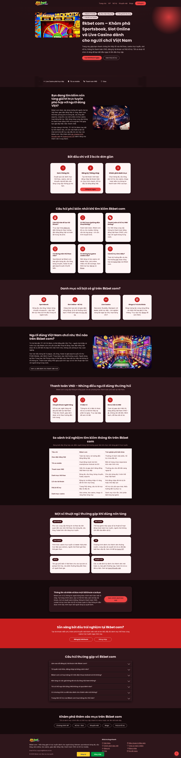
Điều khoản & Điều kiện (137, 743)
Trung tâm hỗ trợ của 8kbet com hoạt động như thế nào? (72, 698)
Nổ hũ (115, 3)
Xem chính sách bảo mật (115, 599)
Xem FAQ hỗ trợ (111, 58)
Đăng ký (140, 3)
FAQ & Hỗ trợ (120, 725)
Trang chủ (102, 3)
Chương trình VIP (62, 725)
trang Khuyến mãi (114, 568)
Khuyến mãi (123, 3)
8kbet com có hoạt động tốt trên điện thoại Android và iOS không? (76, 675)
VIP (109, 3)
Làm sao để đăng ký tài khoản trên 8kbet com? (69, 663)
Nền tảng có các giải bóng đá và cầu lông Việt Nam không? (73, 681)
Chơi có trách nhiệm (136, 746)
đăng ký (67, 228)
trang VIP (120, 549)
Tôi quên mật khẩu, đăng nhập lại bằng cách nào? (70, 669)
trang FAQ (116, 262)
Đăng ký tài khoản (81, 639)
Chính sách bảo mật (111, 746)
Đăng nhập (103, 639)
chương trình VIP (68, 136)
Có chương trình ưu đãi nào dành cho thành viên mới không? (74, 692)
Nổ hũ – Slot (79, 725)
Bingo (131, 3)
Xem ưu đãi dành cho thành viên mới (44, 369)
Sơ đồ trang (133, 751)
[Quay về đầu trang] (176, 753)
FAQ (99, 413)
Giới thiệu (107, 743)
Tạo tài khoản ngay (91, 58)
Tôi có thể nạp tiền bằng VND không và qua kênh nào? (71, 686)
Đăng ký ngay (90, 189)
